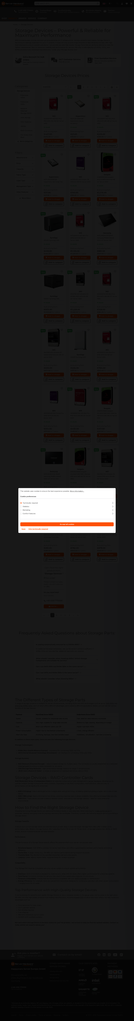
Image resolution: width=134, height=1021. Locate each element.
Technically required (30, 503)
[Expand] (113, 502)
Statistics (26, 507)
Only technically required (38, 529)
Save (23, 529)
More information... (77, 491)
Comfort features (29, 514)
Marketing (26, 510)
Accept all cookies (67, 524)
